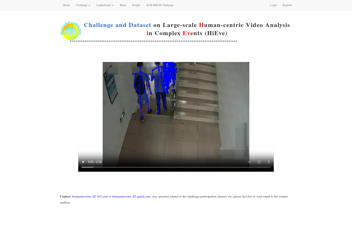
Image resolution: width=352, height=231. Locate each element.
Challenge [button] (82, 5)
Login (273, 5)
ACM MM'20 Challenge (160, 5)
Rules (123, 5)
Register (287, 5)
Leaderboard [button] (104, 5)
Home (66, 5)
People (136, 5)
